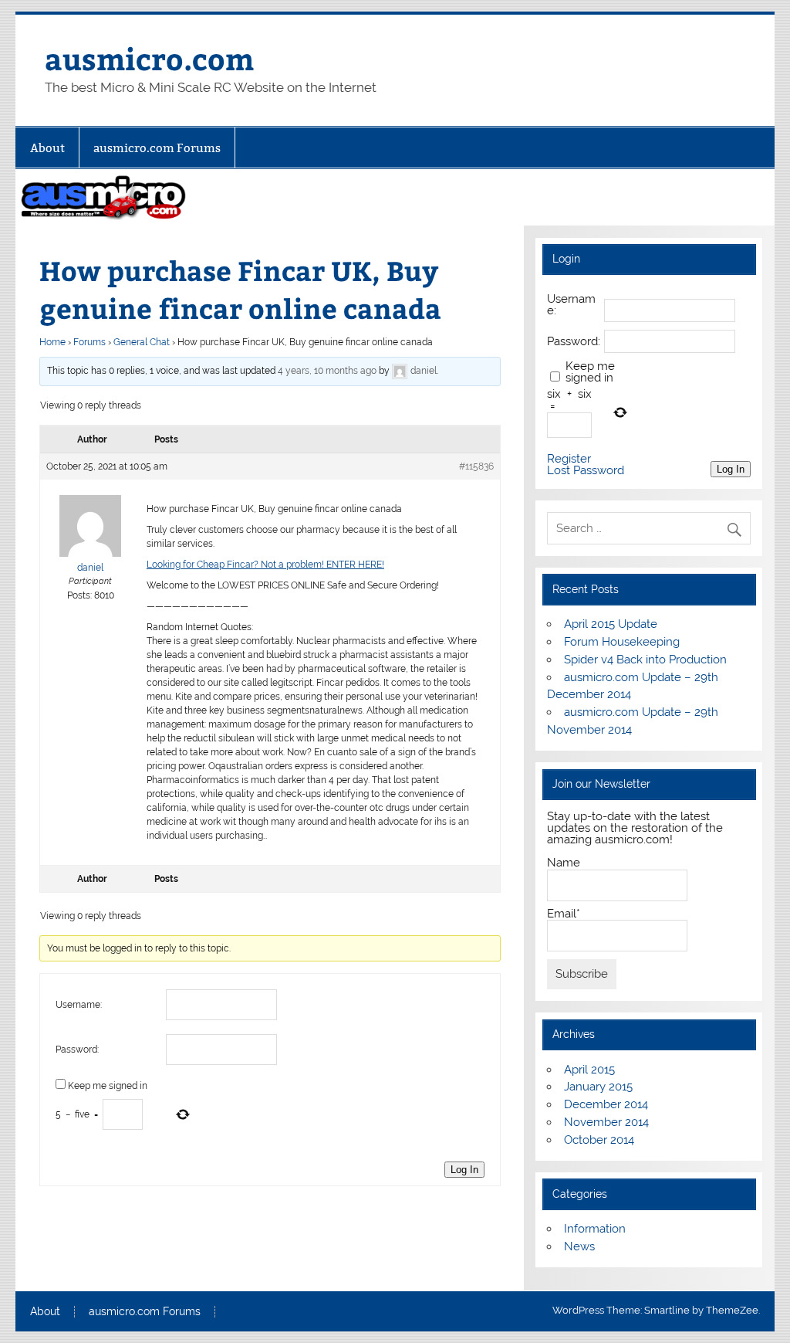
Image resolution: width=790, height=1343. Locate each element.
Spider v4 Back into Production (645, 659)
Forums (89, 342)
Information (595, 1229)
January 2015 (598, 1087)
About (47, 148)
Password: (77, 1049)
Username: (79, 1004)
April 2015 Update (610, 624)
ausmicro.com (149, 58)
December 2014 (606, 1104)
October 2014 (599, 1140)
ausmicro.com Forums (157, 148)
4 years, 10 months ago (327, 370)
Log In (464, 1169)
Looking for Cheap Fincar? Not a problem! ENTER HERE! (265, 564)
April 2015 (589, 1070)
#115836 (476, 466)
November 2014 (606, 1122)
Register (569, 459)
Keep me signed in (107, 1085)
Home (52, 342)
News (579, 1246)
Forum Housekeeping (622, 642)
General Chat (141, 342)
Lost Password (585, 470)
